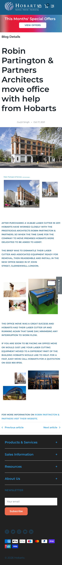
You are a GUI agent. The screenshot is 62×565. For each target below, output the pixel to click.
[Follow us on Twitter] (13, 531)
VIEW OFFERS (33, 25)
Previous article (14, 427)
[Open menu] (52, 6)
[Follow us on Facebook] (7, 531)
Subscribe (16, 511)
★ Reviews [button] (59, 285)
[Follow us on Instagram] (19, 531)
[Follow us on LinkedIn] (31, 531)
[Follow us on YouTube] (25, 531)
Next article (50, 427)
